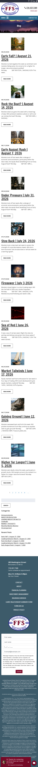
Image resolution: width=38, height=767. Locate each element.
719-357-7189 (31, 7)
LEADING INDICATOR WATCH (11, 519)
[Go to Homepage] (10, 9)
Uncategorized (6, 528)
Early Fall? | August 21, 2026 (10, 537)
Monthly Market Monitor (9, 526)
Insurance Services (19, 598)
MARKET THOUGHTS (8, 524)
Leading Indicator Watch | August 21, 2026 (15, 539)
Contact (19, 582)
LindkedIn (4, 522)
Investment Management (19, 594)
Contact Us (33, 18)
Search (5, 505)
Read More (7, 79)
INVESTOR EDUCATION (9, 517)
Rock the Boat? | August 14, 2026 (12, 541)
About (19, 586)
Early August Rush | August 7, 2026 (13, 545)
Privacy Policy (19, 610)
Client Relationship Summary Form (19, 602)
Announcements (7, 515)
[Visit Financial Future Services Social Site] (29, 1)
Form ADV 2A (19, 606)
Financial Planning (19, 590)
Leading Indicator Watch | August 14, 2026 (15, 543)
